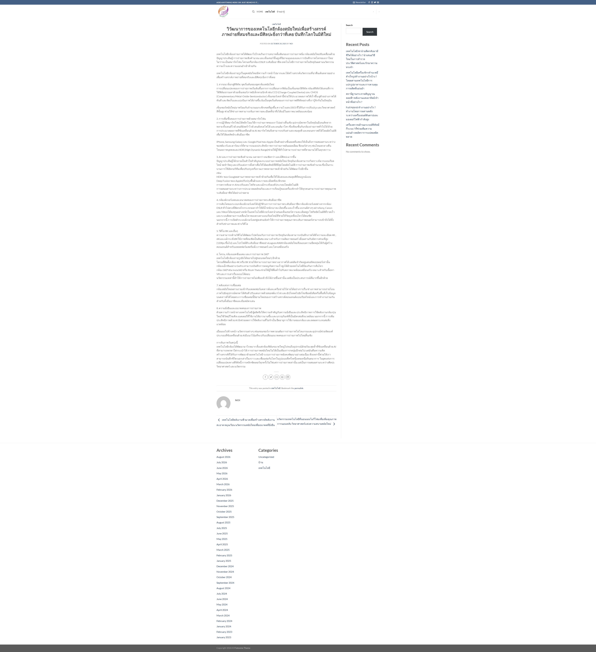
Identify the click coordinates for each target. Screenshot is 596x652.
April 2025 (222, 544)
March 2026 (223, 484)
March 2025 (223, 549)
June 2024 (222, 598)
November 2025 (225, 506)
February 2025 (224, 555)
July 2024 (222, 593)
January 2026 (224, 495)
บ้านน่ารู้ (280, 11)
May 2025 (222, 538)
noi (291, 44)
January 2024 (224, 626)
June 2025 (222, 533)
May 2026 (222, 473)
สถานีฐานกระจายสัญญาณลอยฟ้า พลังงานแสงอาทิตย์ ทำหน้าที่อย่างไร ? (362, 97)
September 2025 (225, 516)
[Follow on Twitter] (375, 2)
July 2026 (222, 462)
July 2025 (222, 527)
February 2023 (224, 631)
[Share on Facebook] (265, 377)
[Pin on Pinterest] (282, 377)
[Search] (253, 12)
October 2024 (224, 577)
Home (260, 11)
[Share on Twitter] (270, 377)
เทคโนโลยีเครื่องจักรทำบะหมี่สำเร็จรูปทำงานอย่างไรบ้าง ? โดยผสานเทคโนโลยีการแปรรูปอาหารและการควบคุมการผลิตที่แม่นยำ (362, 80)
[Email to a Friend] (276, 377)
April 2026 (222, 478)
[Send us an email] (378, 2)
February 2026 (224, 489)
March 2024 (223, 615)
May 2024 (222, 604)
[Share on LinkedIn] (287, 377)
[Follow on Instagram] (372, 2)
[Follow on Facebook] (369, 2)
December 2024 (225, 566)
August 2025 (223, 522)
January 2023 (224, 637)
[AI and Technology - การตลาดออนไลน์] (232, 12)
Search (349, 25)
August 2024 (223, 588)
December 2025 (225, 500)
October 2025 (224, 511)
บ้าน (260, 462)
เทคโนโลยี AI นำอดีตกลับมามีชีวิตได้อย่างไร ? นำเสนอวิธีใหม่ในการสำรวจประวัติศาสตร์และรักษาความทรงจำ (362, 59)
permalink (298, 388)
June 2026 (222, 467)
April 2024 (222, 609)
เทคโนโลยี (270, 11)
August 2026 (223, 456)
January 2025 (224, 560)
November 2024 (225, 571)
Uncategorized (266, 456)
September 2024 (225, 582)
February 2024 (224, 620)
